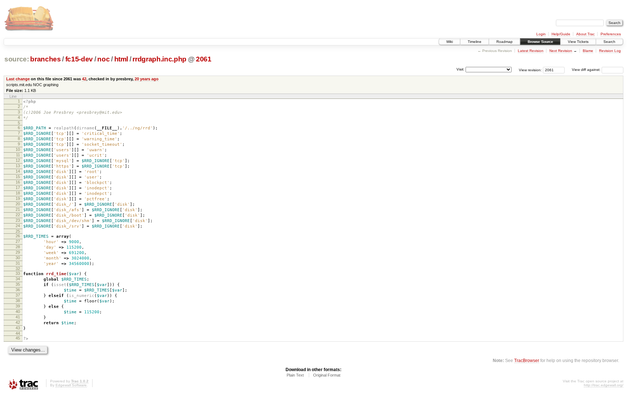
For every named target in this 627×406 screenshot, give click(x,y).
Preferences (611, 34)
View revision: (530, 70)
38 (18, 300)
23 (18, 220)
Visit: (460, 69)
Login (541, 34)
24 (18, 226)
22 (18, 215)
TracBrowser (526, 360)
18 (18, 193)
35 (18, 284)
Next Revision (560, 51)
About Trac (585, 34)
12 (18, 160)
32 (18, 268)
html (121, 59)
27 (18, 241)
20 (18, 204)
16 (18, 182)
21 (18, 209)
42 (84, 79)
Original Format (326, 375)
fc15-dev (79, 59)
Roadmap (504, 42)
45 (18, 338)
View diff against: (587, 70)
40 (18, 311)
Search (609, 42)
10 (18, 149)
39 (18, 306)
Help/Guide (561, 34)
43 (18, 328)
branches (45, 59)
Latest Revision (531, 51)
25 (18, 231)
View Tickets (578, 42)
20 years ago (147, 79)
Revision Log (610, 51)
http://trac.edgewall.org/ (603, 385)
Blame (588, 51)
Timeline (474, 42)
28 (18, 247)
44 (18, 333)
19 (18, 198)
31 (18, 263)
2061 (204, 59)
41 (18, 317)
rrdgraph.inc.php (159, 59)
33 (18, 273)
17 (18, 187)
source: (16, 59)
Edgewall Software (71, 385)
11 (18, 155)
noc (103, 59)
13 (18, 166)
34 (18, 279)
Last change (18, 79)
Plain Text (295, 375)
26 (18, 236)
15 (18, 176)
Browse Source (540, 42)
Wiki (449, 42)
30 (18, 258)
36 (18, 290)
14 (18, 171)
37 (18, 295)
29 (18, 252)
